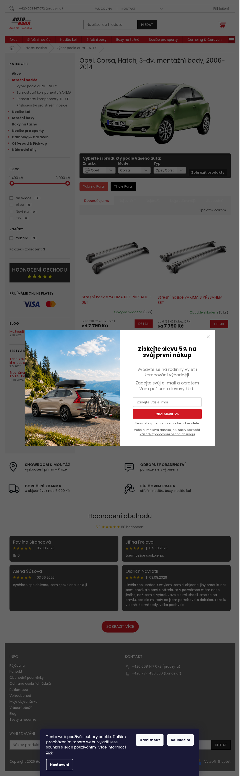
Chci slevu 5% (167, 414)
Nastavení (59, 764)
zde (49, 752)
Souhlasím (180, 740)
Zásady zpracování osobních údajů (167, 434)
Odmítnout (150, 740)
